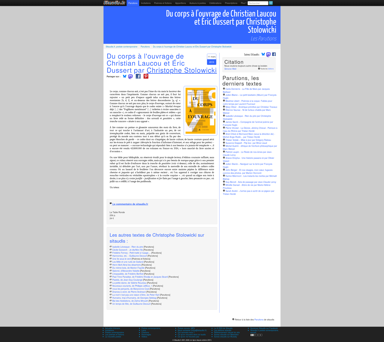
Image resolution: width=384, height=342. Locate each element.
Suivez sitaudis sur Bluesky (225, 336)
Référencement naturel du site (227, 332)
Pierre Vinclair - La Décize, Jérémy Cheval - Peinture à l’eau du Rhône (250, 129)
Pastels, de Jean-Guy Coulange (127, 279)
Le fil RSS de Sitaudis (223, 328)
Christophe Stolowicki (182, 70)
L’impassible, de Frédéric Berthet (127, 273)
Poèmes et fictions (163, 3)
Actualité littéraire (112, 328)
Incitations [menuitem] (146, 3)
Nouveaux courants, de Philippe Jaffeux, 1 (132, 285)
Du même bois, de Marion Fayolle (128, 267)
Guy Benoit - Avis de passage (251, 181)
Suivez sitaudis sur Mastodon (226, 334)
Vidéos (144, 336)
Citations (145, 332)
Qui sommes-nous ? (186, 332)
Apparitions (180, 3)
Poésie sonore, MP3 (186, 328)
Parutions (132, 3)
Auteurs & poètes (197, 3)
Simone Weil (230, 68)
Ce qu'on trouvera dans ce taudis (192, 334)
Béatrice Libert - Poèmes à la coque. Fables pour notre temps (247, 102)
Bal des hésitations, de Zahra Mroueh (130, 300)
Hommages (146, 334)
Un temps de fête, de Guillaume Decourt (131, 303)
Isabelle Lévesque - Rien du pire (127, 246)
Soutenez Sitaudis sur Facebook (264, 328)
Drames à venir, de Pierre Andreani (129, 291)
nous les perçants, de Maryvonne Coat (130, 288)
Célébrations (215, 3)
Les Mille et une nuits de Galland (127, 261)
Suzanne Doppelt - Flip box (246, 142)
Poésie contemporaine (114, 332)
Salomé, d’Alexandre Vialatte (126, 270)
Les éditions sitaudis (222, 330)
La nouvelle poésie (113, 336)
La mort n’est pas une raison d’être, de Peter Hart (135, 294)
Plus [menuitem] (243, 3)
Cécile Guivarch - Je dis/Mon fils (127, 249)
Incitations (109, 330)
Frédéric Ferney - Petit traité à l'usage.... (131, 252)
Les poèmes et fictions (114, 334)
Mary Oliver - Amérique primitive (251, 106)
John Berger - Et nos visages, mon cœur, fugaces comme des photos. (248, 171)
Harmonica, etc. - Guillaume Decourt (129, 255)
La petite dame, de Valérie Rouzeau (129, 282)
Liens (143, 330)
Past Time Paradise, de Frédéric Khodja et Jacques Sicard (140, 276)
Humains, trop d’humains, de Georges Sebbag (134, 297)
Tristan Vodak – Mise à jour (248, 139)
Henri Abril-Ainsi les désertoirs (126, 264)
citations (271, 69)
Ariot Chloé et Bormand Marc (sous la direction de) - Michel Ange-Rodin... (249, 135)
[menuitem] (133, 3)
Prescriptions (231, 3)
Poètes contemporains (150, 328)
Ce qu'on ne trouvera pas (188, 336)
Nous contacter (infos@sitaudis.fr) (192, 330)
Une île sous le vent (121, 258)
